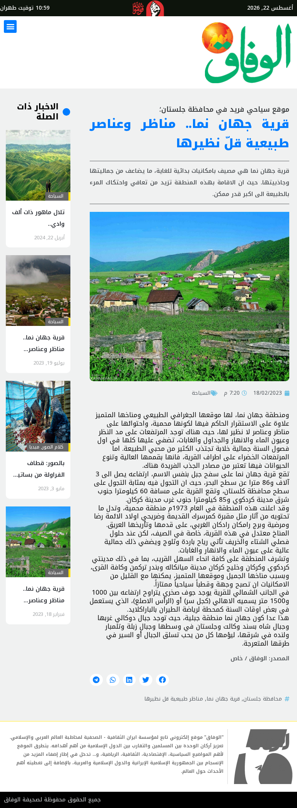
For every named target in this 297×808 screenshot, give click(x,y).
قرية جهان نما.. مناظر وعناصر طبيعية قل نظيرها (39, 349)
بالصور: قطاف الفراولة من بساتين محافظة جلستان (39, 475)
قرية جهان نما (223, 699)
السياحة (201, 393)
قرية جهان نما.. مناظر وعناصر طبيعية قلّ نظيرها (39, 600)
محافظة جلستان (262, 699)
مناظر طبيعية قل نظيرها (173, 699)
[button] (10, 26)
